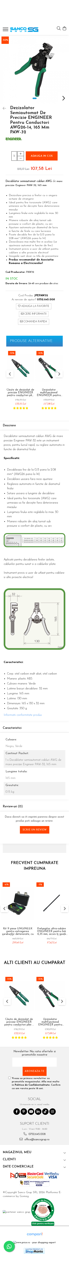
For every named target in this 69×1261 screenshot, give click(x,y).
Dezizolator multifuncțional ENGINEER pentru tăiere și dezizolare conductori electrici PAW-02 (49, 393)
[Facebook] (16, 1111)
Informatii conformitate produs (23, 715)
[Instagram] (52, 1111)
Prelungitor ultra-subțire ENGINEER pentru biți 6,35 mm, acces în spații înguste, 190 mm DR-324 (51, 931)
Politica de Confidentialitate (32, 1085)
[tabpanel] (34, 69)
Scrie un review (35, 829)
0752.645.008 (37, 1134)
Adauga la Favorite (35, 306)
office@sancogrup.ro (36, 1139)
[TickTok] (45, 1111)
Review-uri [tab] (13, 806)
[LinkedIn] (38, 1111)
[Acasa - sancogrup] (24, 29)
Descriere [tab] (9, 425)
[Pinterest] (24, 1111)
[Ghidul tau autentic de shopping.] (34, 1234)
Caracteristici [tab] (12, 728)
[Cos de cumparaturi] (64, 28)
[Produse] (6, 30)
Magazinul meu (17, 1152)
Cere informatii (35, 314)
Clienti (9, 1159)
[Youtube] (31, 1111)
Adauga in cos (42, 156)
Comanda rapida (35, 321)
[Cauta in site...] (59, 28)
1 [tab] (34, 98)
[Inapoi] (3, 109)
